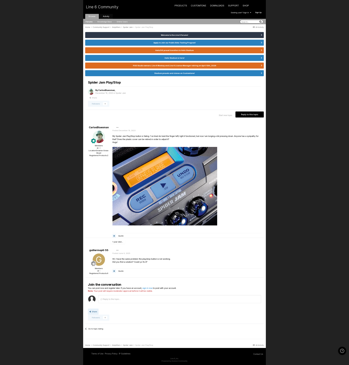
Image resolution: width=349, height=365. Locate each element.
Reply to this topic (249, 114)
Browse (92, 16)
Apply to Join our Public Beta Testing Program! (175, 43)
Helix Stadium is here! (174, 58)
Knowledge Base (104, 22)
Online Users (122, 22)
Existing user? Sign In (240, 12)
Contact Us (258, 354)
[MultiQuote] (114, 236)
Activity (106, 16)
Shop (246, 5)
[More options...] (117, 127)
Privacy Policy (111, 353)
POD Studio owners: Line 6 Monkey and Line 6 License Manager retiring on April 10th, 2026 (174, 65)
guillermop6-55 (98, 250)
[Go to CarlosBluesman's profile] (91, 92)
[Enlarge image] (164, 186)
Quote (121, 236)
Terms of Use (97, 353)
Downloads (217, 5)
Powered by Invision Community (174, 361)
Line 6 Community (102, 7)
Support (233, 5)
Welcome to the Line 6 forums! (174, 35)
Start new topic (225, 115)
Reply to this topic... (111, 299)
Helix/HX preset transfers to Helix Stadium (174, 50)
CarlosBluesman (106, 90)
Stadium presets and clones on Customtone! (174, 73)
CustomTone (198, 5)
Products (180, 5)
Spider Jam (121, 93)
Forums (89, 22)
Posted (124, 130)
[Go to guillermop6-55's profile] (99, 260)
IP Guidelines (124, 353)
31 (100, 148)
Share (94, 98)
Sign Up (258, 12)
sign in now (147, 288)
